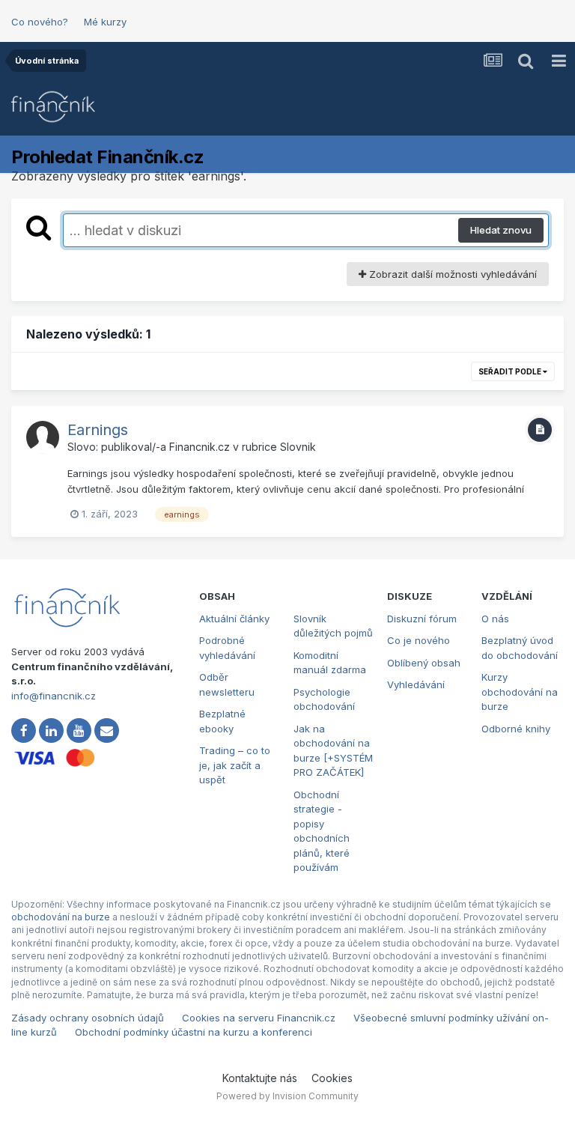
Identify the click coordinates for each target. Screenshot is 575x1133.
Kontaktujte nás (259, 1078)
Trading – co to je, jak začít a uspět (234, 765)
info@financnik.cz (53, 696)
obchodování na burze (60, 917)
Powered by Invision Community (287, 1096)
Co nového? (39, 22)
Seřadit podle (510, 371)
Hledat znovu (501, 230)
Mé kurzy (105, 22)
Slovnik (298, 446)
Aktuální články (234, 619)
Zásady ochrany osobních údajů (87, 1018)
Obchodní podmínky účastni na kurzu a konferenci (193, 1032)
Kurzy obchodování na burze (519, 691)
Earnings (97, 430)
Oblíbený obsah (423, 663)
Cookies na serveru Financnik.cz (258, 1018)
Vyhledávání (416, 684)
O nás (495, 619)
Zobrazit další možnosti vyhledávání (451, 274)
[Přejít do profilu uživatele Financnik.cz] (42, 437)
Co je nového (418, 640)
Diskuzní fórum (422, 619)
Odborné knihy (515, 729)
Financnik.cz (199, 446)
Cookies (332, 1078)
